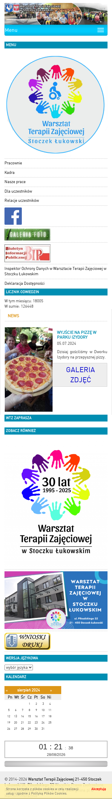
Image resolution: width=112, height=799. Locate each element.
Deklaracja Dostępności (24, 283)
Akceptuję (98, 789)
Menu (11, 30)
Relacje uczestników (21, 200)
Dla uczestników (18, 191)
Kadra (9, 172)
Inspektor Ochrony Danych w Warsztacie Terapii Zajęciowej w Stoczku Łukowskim (55, 271)
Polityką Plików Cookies (48, 793)
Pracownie (13, 163)
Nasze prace (15, 182)
